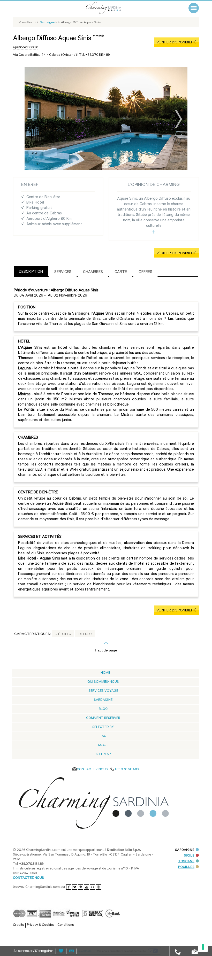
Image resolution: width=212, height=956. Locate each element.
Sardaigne (103, 700)
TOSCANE (186, 862)
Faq (103, 736)
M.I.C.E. (103, 745)
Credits (18, 925)
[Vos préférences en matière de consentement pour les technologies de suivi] (203, 947)
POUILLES (186, 867)
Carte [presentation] (121, 272)
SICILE (189, 856)
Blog (103, 709)
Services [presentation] (62, 272)
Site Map (103, 754)
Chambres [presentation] (93, 272)
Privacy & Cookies (41, 925)
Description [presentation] (31, 272)
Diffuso (85, 634)
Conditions (65, 925)
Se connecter (23, 951)
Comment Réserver (103, 718)
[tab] (31, 271)
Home (105, 673)
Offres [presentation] (145, 272)
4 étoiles (63, 634)
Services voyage (103, 691)
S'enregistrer (44, 951)
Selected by (103, 727)
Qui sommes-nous (103, 682)
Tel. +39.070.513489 (94, 55)
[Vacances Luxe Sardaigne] (110, 8)
